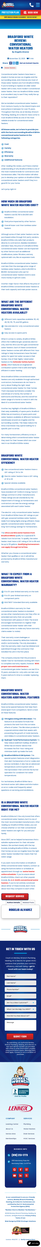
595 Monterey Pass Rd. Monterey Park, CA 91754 (21, 1161)
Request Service (15, 896)
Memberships (11, 1138)
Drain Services (29, 1134)
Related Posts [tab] (28, 902)
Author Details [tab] (13, 902)
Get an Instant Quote (29, 63)
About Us (9, 1129)
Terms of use (20, 1218)
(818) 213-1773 (20, 1155)
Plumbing (27, 1124)
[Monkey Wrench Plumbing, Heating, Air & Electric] (8, 5)
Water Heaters (10, 68)
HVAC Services (29, 1138)
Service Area (11, 1134)
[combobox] (20, 1002)
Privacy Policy (30, 1216)
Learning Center (12, 1124)
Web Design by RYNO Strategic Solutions (20, 1221)
